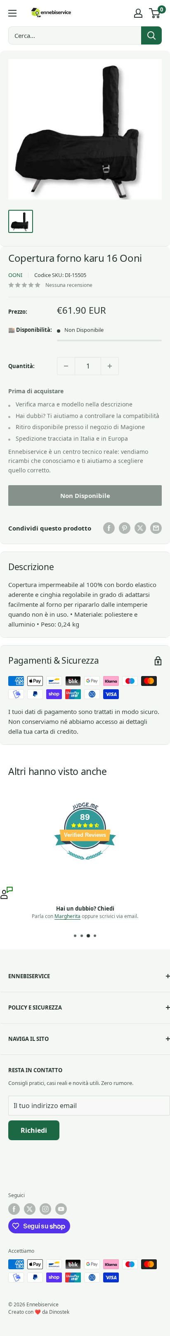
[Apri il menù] (12, 13)
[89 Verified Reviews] (85, 863)
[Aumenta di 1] (109, 366)
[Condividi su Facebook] (109, 528)
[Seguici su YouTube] (61, 1209)
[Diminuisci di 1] (66, 366)
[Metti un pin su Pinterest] (124, 528)
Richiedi (34, 1130)
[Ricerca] (151, 35)
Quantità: (21, 366)
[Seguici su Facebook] (14, 1209)
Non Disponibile (85, 495)
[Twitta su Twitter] (140, 528)
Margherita (67, 916)
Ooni (15, 275)
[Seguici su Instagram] (45, 1209)
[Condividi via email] (156, 528)
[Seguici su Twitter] (29, 1209)
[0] (155, 13)
